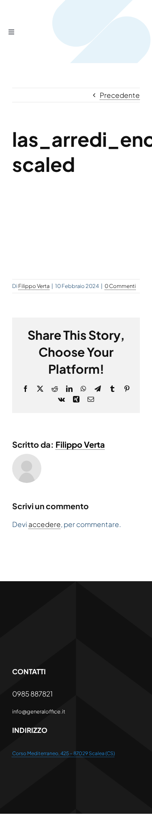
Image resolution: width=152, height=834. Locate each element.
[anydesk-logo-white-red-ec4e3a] (73, 616)
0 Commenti (120, 286)
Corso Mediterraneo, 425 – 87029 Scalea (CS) (63, 753)
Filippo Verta (33, 286)
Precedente (120, 95)
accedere (44, 524)
